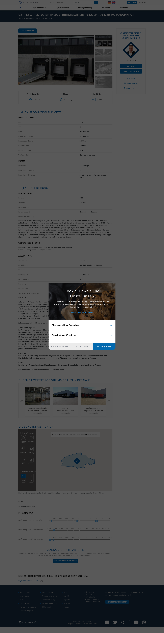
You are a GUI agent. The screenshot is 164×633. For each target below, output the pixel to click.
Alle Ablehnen (82, 347)
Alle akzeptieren (104, 347)
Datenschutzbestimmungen (82, 312)
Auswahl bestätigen (59, 347)
